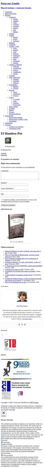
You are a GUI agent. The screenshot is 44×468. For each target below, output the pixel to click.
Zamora (15, 63)
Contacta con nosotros (16, 127)
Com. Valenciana (14, 77)
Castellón (16, 81)
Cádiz (15, 23)
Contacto (8, 125)
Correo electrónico (7, 188)
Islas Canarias (13, 107)
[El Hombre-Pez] (8, 143)
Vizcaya (15, 96)
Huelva (15, 28)
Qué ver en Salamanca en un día (15, 282)
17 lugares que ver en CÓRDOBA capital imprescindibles (23, 266)
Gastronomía (9, 116)
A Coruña (16, 99)
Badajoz (15, 86)
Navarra (11, 112)
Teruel (15, 39)
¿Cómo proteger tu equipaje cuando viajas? (19, 275)
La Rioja (12, 108)
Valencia (16, 83)
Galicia (11, 97)
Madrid (11, 110)
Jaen (14, 30)
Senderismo (8, 123)
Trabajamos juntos (15, 128)
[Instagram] (25, 325)
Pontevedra (16, 105)
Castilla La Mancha (15, 65)
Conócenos (8, 12)
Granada (16, 26)
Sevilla (15, 19)
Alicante (16, 79)
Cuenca (15, 70)
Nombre (3, 183)
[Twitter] (22, 325)
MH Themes (34, 402)
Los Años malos (27, 319)
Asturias (11, 34)
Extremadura (13, 85)
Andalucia (12, 17)
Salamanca (16, 55)
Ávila (15, 48)
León (14, 52)
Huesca (15, 37)
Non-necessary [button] (5, 453)
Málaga (15, 32)
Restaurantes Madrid (15, 117)
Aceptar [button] (6, 409)
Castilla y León (14, 46)
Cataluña (12, 75)
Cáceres (15, 88)
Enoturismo (12, 121)
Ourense (16, 103)
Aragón (11, 35)
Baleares (12, 43)
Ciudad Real (17, 68)
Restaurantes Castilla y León (18, 119)
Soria (14, 59)
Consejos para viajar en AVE (14, 269)
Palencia (16, 54)
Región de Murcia (15, 114)
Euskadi (11, 90)
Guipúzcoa (16, 94)
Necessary (6, 442)
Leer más (12, 409)
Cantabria (12, 44)
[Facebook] (19, 325)
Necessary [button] (4, 440)
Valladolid (16, 61)
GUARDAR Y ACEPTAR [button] (10, 466)
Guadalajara (17, 72)
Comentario (4, 171)
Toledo (15, 74)
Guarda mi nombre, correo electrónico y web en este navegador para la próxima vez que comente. (19, 200)
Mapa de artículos (10, 13)
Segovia (15, 57)
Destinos (8, 15)
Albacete (16, 66)
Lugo (15, 101)
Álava (15, 92)
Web (2, 194)
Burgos (15, 50)
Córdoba (16, 24)
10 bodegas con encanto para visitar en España (20, 271)
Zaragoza (16, 41)
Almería (15, 21)
